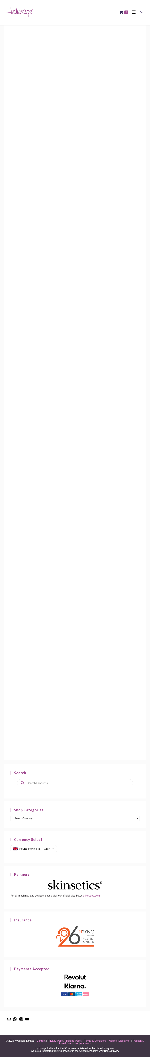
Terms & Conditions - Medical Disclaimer (107, 1040)
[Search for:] (141, 12)
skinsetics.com (91, 895)
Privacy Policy (56, 1040)
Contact (41, 1040)
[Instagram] (21, 1020)
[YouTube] (27, 1020)
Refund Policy (74, 1040)
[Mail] (9, 1020)
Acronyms (86, 1043)
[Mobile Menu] (133, 12)
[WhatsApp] (15, 1020)
